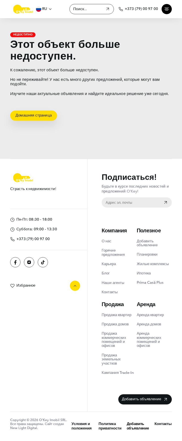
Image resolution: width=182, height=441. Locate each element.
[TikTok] (43, 262)
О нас (106, 241)
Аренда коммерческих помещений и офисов (149, 340)
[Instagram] (29, 262)
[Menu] (167, 9)
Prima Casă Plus (150, 283)
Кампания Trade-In (118, 373)
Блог (106, 273)
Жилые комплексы (153, 264)
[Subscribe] (165, 203)
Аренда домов (149, 324)
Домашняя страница (34, 115)
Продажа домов (115, 324)
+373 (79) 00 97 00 (141, 9)
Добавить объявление (147, 243)
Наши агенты (113, 283)
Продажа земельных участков (111, 359)
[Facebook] (15, 262)
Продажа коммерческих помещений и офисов (114, 340)
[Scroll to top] (75, 286)
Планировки (147, 254)
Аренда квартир (150, 315)
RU (44, 9)
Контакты (110, 292)
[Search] (107, 10)
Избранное (26, 286)
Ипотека (144, 273)
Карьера (109, 264)
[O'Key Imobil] (23, 9)
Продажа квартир (116, 315)
